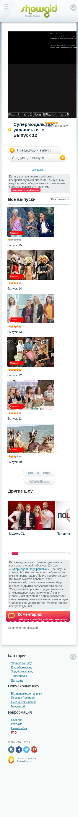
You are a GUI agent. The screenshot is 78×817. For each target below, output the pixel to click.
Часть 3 (39, 114)
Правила (16, 719)
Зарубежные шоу (22, 671)
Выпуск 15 (14, 245)
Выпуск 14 (14, 288)
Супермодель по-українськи (29, 569)
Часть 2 (26, 114)
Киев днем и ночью (23, 702)
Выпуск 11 (14, 418)
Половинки (64, 533)
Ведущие (17, 680)
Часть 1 (14, 114)
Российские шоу (21, 667)
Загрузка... (39, 169)
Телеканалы (19, 675)
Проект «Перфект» (23, 697)
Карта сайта (19, 728)
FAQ (14, 732)
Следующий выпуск (28, 158)
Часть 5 (63, 114)
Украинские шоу (21, 663)
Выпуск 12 (14, 375)
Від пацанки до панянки (26, 693)
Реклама (16, 724)
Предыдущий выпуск (34, 150)
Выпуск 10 (14, 462)
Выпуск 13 (14, 332)
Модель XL (17, 533)
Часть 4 (51, 114)
